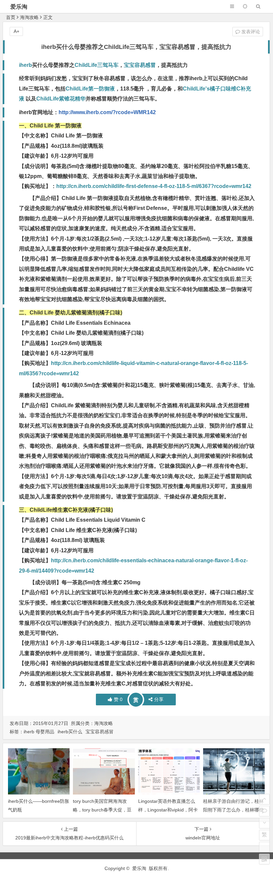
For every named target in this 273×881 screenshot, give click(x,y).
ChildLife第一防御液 (90, 88)
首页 (10, 17)
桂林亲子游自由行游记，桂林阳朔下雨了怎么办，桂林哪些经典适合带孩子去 (233, 809)
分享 (158, 699)
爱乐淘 (18, 7)
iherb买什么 (70, 731)
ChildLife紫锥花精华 (61, 98)
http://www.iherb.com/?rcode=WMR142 (107, 112)
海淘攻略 (29, 17)
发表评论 (250, 31)
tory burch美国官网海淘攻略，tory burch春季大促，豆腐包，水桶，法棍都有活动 (102, 809)
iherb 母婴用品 (39, 731)
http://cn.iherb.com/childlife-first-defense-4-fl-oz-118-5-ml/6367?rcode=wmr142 (153, 186)
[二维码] (264, 859)
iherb (25, 65)
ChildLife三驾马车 (97, 65)
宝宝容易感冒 (140, 65)
